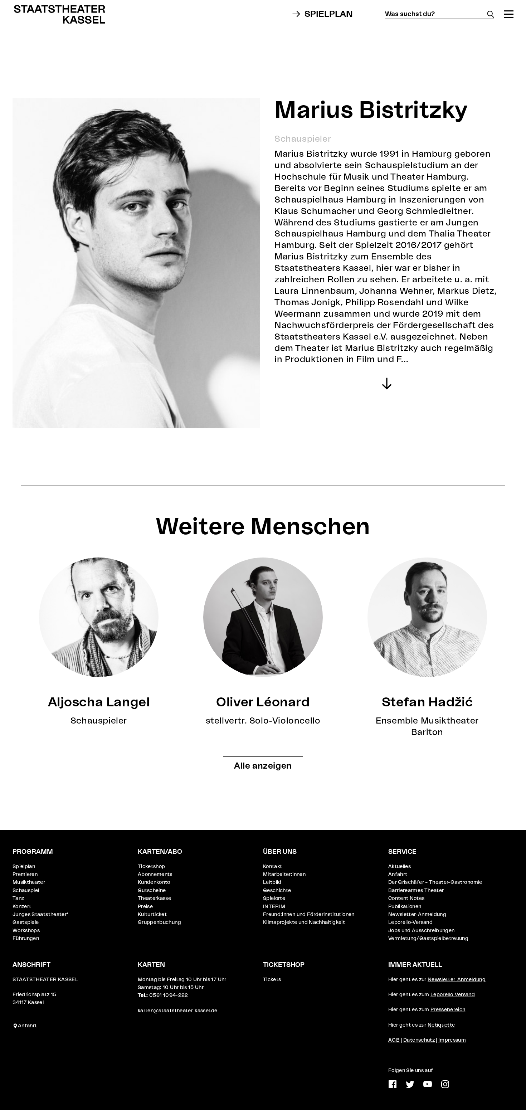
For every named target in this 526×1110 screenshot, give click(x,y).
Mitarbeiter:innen (284, 874)
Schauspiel (26, 890)
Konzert (22, 906)
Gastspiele (26, 922)
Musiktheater (29, 882)
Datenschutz (419, 1040)
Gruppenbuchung (159, 922)
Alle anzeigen (263, 766)
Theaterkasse (154, 898)
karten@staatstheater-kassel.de (178, 1010)
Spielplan (329, 14)
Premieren (25, 874)
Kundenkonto (154, 882)
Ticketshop (151, 866)
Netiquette (441, 1025)
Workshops (26, 930)
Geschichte (277, 890)
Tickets (272, 979)
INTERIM (274, 906)
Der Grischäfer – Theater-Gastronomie (435, 882)
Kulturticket (152, 914)
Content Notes (406, 898)
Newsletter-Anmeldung (417, 914)
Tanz (18, 898)
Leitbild (272, 882)
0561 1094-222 (168, 995)
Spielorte (274, 898)
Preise (145, 906)
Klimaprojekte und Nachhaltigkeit (304, 922)
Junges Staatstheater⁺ (40, 914)
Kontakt (272, 866)
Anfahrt (397, 874)
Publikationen (405, 906)
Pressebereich (448, 1009)
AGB (394, 1040)
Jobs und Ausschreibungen (421, 930)
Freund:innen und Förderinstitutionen (309, 914)
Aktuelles (399, 866)
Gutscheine (152, 890)
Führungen (26, 938)
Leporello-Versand (410, 922)
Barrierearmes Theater (416, 890)
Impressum (452, 1040)
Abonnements (155, 874)
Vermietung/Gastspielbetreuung (428, 938)
